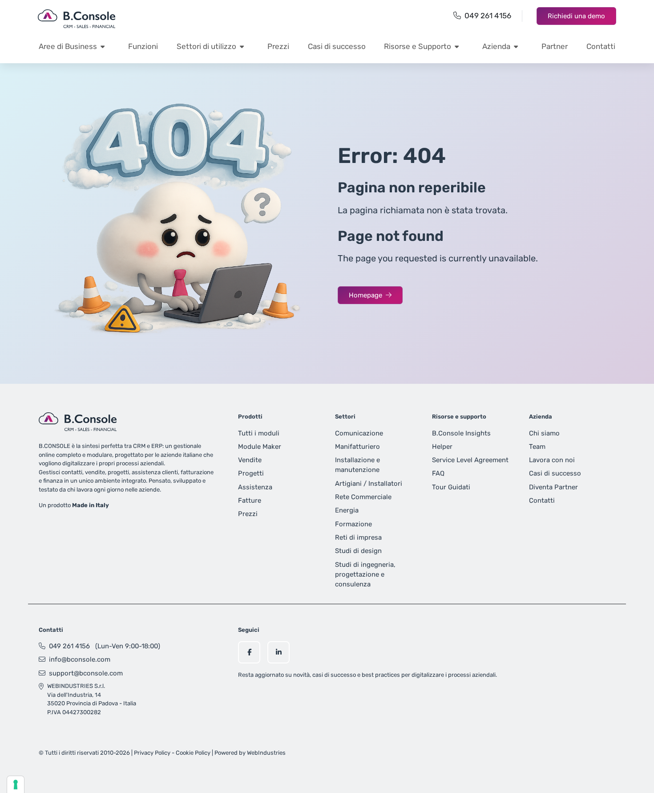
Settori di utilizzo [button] (206, 46)
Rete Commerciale (363, 497)
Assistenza (255, 487)
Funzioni (143, 46)
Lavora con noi (552, 460)
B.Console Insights (461, 433)
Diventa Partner (553, 487)
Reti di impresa (358, 537)
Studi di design (358, 551)
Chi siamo (544, 433)
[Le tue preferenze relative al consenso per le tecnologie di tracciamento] (15, 784)
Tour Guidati (451, 487)
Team (537, 447)
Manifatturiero (357, 447)
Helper (442, 447)
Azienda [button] (496, 46)
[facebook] (249, 652)
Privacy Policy (152, 752)
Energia (347, 510)
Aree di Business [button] (68, 46)
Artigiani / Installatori (368, 484)
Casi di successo (337, 46)
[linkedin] (278, 652)
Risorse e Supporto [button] (417, 46)
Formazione (353, 524)
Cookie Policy (193, 752)
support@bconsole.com (86, 673)
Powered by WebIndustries (250, 752)
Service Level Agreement (470, 460)
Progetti (251, 473)
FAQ (438, 473)
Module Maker (259, 447)
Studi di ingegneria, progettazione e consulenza (365, 575)
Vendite (250, 460)
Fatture (249, 500)
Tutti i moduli (258, 433)
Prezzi (278, 46)
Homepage (365, 295)
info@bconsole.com (79, 659)
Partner (554, 46)
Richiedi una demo (576, 16)
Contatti (600, 46)
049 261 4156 (487, 15)
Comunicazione (359, 433)
